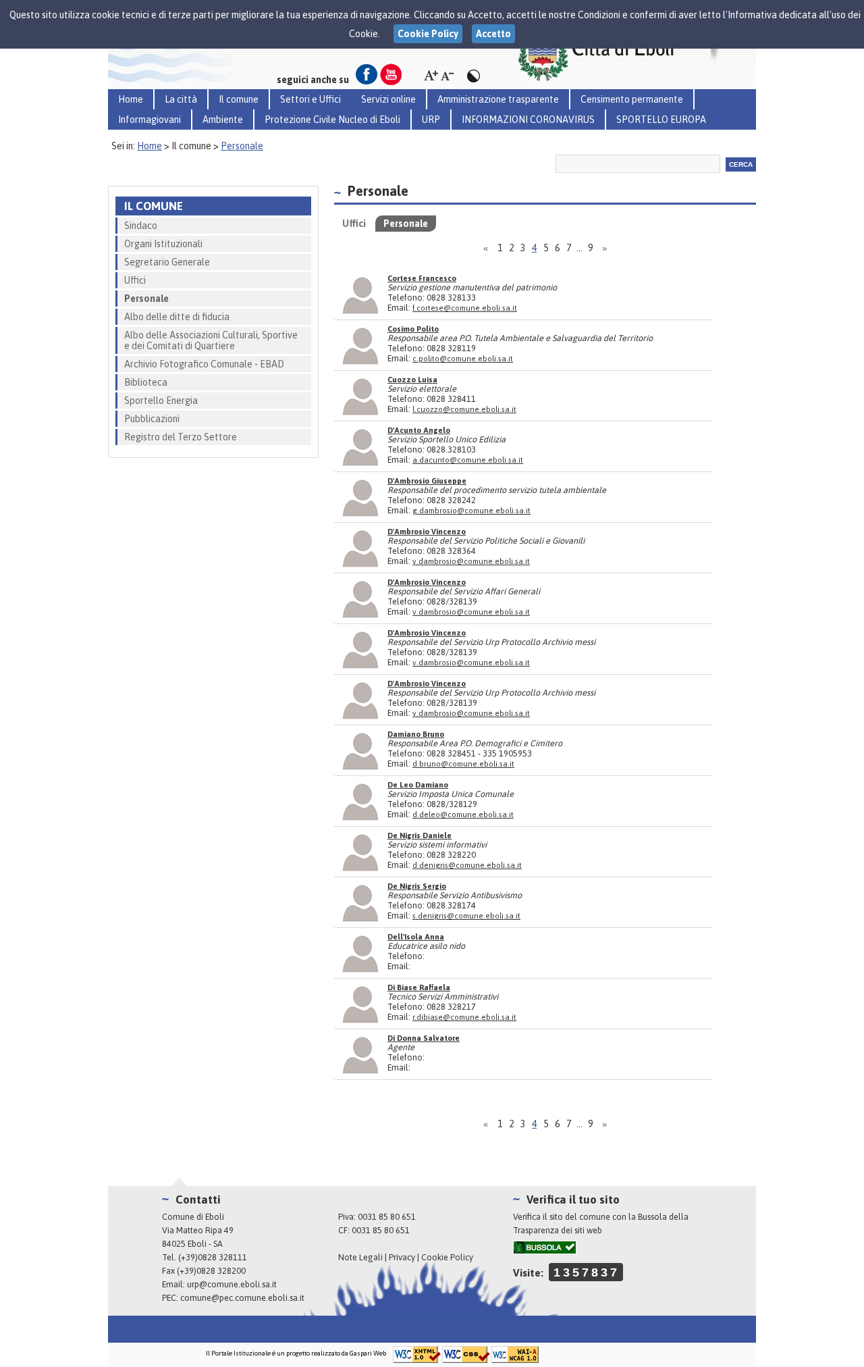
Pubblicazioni (152, 418)
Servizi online (388, 99)
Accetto (493, 33)
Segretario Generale (167, 262)
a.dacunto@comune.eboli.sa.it (467, 459)
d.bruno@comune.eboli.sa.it (463, 763)
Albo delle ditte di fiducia (177, 316)
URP (431, 119)
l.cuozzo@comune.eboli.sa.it (464, 409)
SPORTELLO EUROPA (661, 119)
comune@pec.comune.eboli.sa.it (242, 1298)
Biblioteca (145, 382)
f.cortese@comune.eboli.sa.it (464, 307)
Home (130, 99)
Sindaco (140, 225)
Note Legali (360, 1257)
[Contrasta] (473, 76)
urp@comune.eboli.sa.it (232, 1284)
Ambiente (222, 119)
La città (181, 99)
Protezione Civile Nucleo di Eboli (332, 119)
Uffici (135, 280)
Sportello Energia (161, 400)
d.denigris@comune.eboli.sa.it (467, 864)
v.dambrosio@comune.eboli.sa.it (471, 561)
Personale (242, 145)
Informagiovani (149, 119)
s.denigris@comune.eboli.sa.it (466, 915)
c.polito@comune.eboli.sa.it (462, 358)
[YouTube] (391, 74)
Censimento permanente (631, 99)
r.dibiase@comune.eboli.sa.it (464, 1016)
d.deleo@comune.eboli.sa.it (463, 814)
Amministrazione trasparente (498, 99)
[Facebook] (366, 74)
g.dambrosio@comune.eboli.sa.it (471, 510)
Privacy (402, 1257)
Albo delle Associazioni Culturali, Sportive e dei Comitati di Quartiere (211, 340)
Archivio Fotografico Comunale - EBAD (204, 364)
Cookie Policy (447, 1257)
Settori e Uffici (310, 99)
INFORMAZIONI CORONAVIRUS (528, 119)
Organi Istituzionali (163, 243)
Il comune (239, 99)
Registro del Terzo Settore (180, 437)
